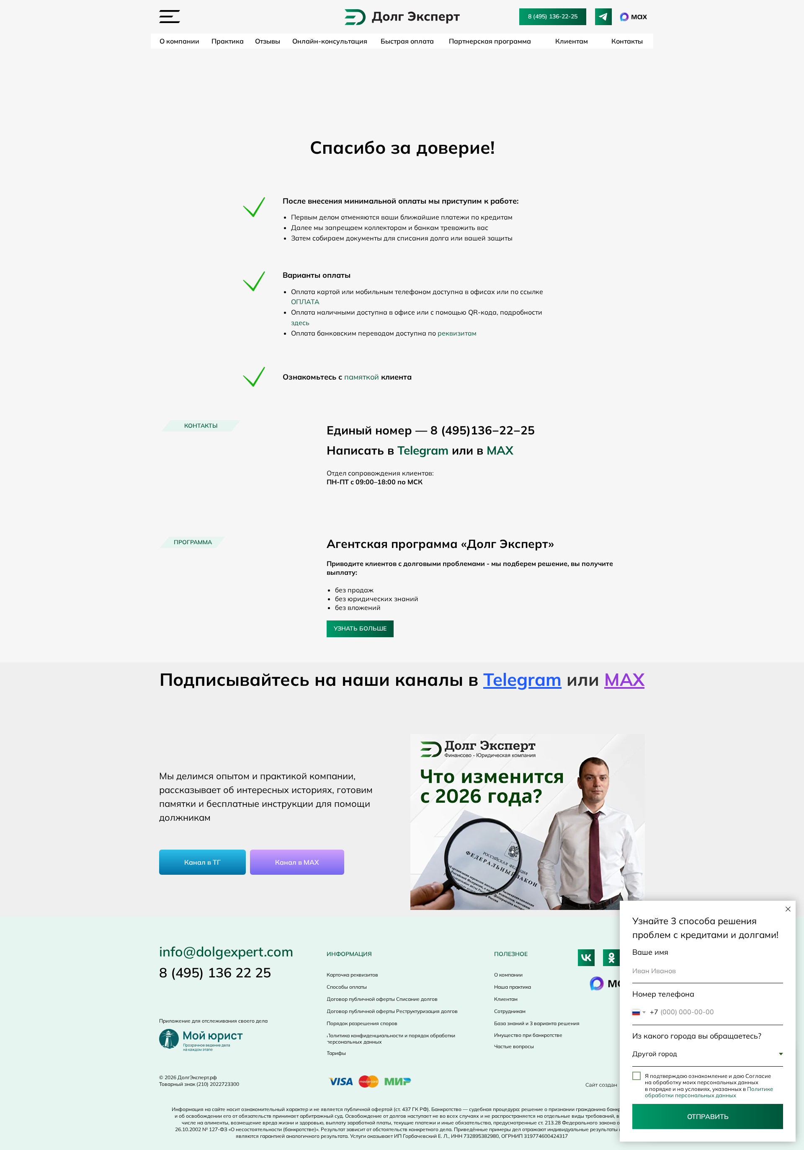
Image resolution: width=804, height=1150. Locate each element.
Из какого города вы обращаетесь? (696, 1036)
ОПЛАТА (305, 301)
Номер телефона (663, 994)
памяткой (361, 377)
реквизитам (457, 333)
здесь (300, 322)
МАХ (500, 450)
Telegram (422, 450)
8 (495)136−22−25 (482, 430)
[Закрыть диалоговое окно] (788, 909)
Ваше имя (650, 952)
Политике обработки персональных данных (709, 1092)
